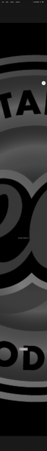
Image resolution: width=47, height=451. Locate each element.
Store (3, 2)
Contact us (18, 2)
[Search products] (44, 83)
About (7, 2)
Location (12, 2)
